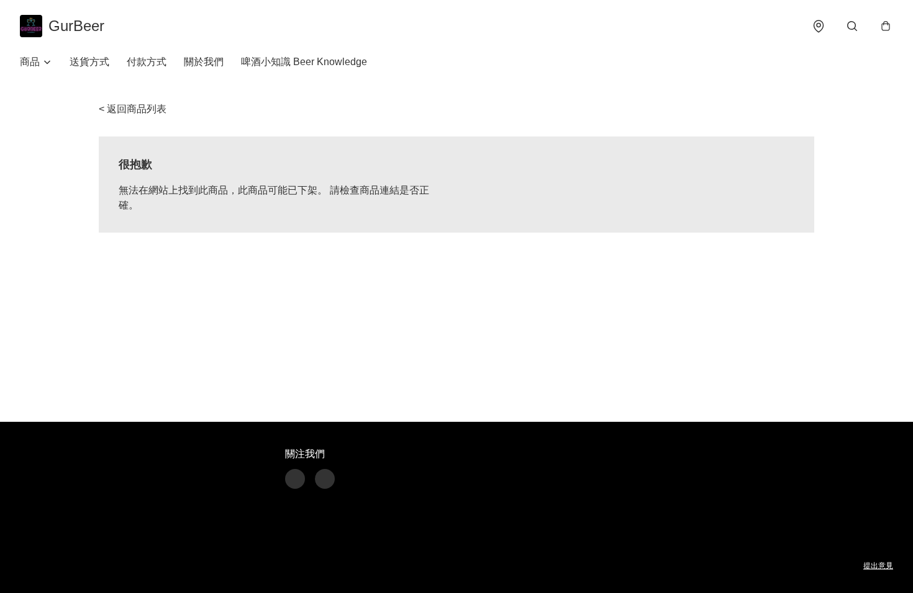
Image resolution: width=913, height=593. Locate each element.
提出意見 (878, 565)
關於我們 (204, 61)
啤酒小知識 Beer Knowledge (304, 61)
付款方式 (146, 61)
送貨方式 (89, 61)
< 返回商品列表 (132, 109)
